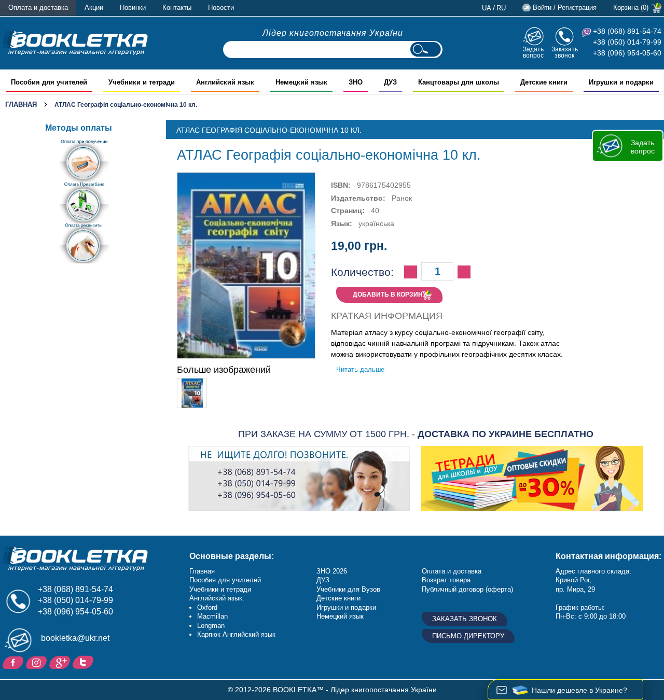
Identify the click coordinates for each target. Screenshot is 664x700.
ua (486, 8)
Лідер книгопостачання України (332, 33)
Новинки (133, 7)
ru (501, 8)
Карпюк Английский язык (236, 634)
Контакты (176, 7)
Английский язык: (216, 598)
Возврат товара (446, 580)
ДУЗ (322, 580)
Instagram (37, 661)
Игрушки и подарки (346, 607)
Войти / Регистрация (565, 7)
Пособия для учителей (225, 580)
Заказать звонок (564, 52)
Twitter (84, 661)
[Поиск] (425, 49)
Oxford (207, 607)
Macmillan (212, 616)
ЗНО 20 (328, 571)
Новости (221, 7)
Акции (94, 7)
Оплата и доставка (38, 7)
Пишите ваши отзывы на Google (61, 661)
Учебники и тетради (220, 589)
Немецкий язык (340, 616)
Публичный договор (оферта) (467, 589)
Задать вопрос (533, 52)
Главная (21, 104)
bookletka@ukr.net (75, 638)
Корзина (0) (630, 7)
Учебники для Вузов (348, 589)
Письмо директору (468, 636)
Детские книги (338, 598)
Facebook (14, 661)
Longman (211, 625)
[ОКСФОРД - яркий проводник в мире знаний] (75, 42)
